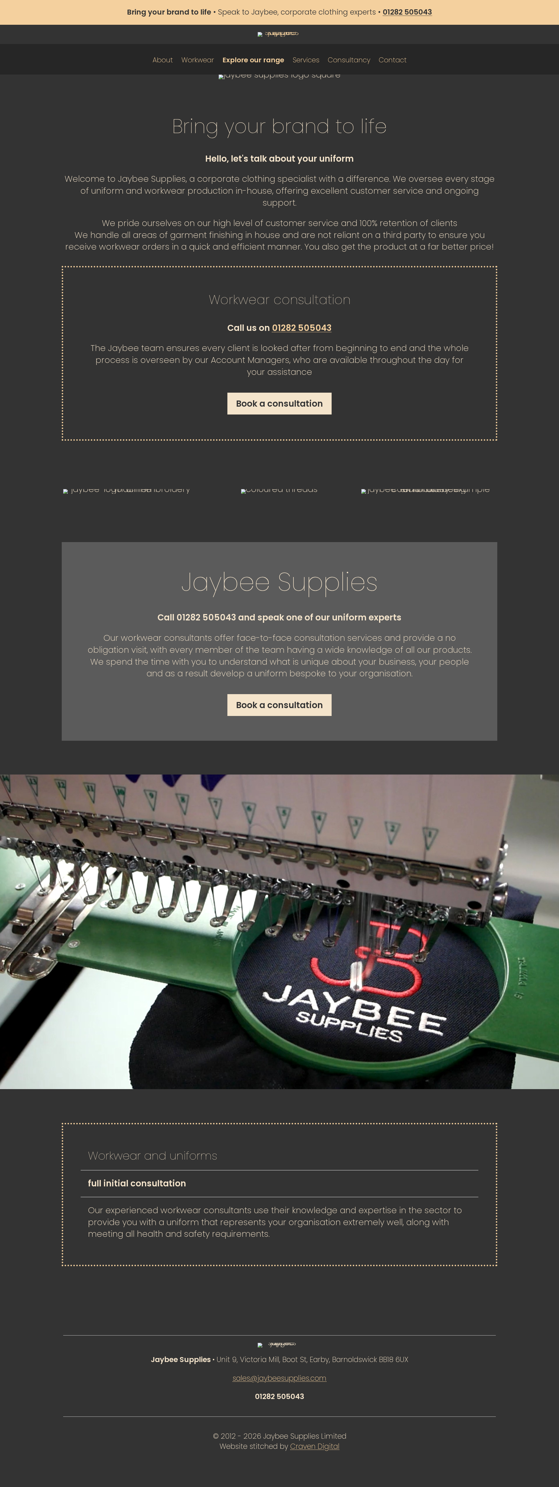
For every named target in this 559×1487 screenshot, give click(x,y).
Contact (393, 60)
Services (306, 60)
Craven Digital (314, 1446)
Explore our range (253, 60)
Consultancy (349, 60)
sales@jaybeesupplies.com (279, 1378)
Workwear (197, 60)
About (163, 60)
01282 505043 (302, 328)
